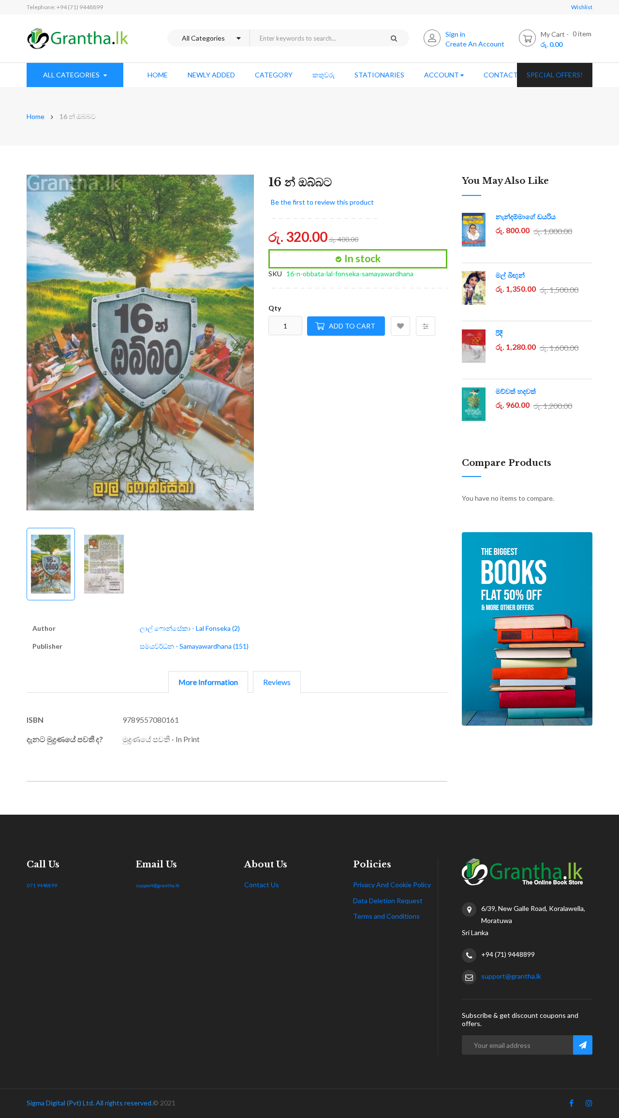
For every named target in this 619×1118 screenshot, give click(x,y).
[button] (234, 344)
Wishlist (581, 7)
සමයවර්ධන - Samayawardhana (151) (194, 646)
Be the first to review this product (322, 202)
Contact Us (261, 884)
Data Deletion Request (388, 900)
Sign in (455, 34)
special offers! (555, 75)
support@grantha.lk (158, 885)
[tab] (208, 682)
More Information (208, 681)
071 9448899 (42, 885)
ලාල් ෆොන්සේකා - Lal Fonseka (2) (190, 628)
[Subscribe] (582, 1045)
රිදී (499, 333)
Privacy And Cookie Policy (392, 884)
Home (35, 116)
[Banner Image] (527, 629)
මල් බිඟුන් (510, 275)
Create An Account (474, 44)
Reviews (277, 681)
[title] (571, 1105)
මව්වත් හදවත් (516, 391)
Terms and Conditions (386, 916)
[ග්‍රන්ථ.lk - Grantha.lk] (78, 38)
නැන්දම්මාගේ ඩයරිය (526, 216)
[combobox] (314, 38)
